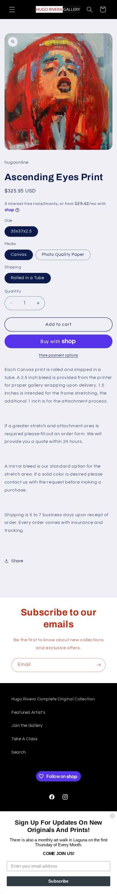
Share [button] (17, 561)
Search (18, 752)
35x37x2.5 (21, 231)
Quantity (13, 291)
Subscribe (58, 881)
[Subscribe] (98, 665)
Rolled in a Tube (28, 278)
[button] (11, 9)
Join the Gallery (27, 725)
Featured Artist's (28, 712)
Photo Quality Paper (63, 254)
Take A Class (24, 739)
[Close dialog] (112, 815)
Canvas (19, 254)
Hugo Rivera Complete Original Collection (53, 699)
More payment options (58, 355)
